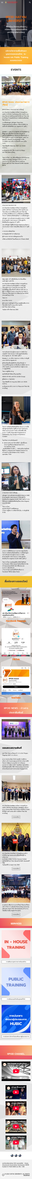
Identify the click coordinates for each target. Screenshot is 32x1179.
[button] (2, 2)
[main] (16, 19)
